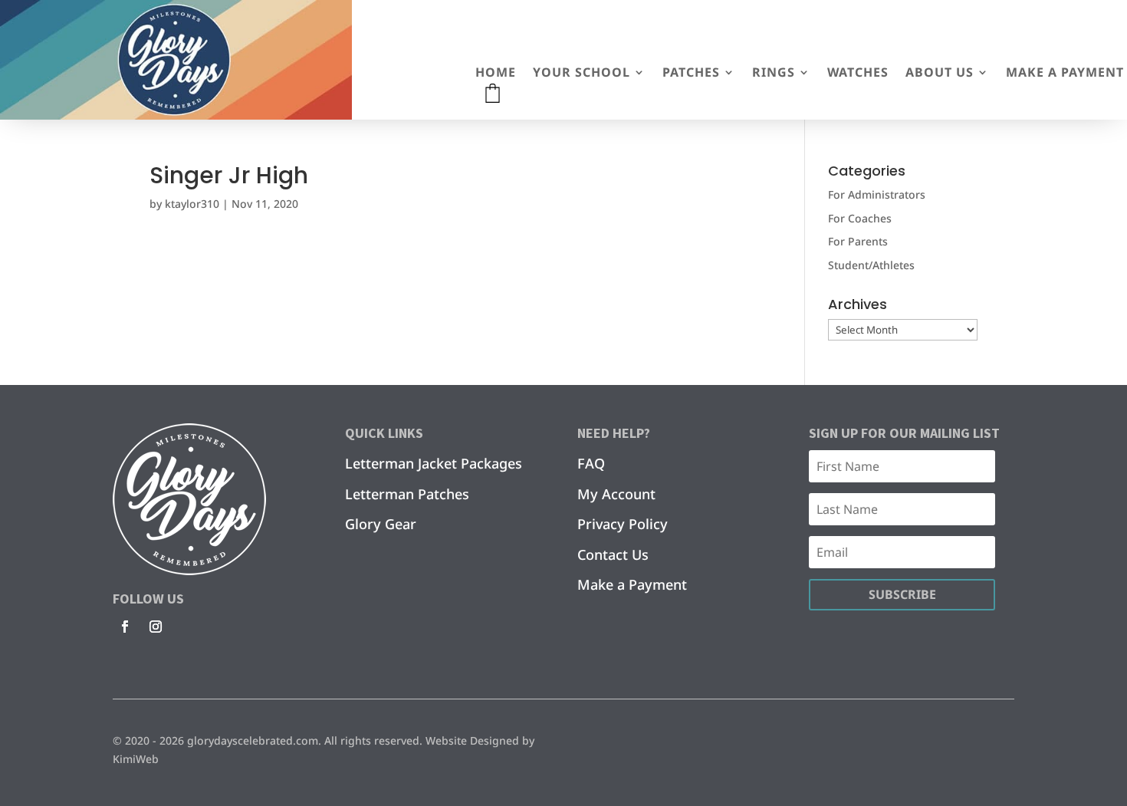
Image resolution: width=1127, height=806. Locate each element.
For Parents (858, 241)
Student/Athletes (871, 265)
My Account (616, 494)
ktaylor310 (192, 203)
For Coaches (860, 218)
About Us (939, 74)
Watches (858, 74)
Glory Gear (380, 524)
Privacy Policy (622, 524)
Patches (691, 74)
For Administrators (876, 194)
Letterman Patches (407, 494)
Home (495, 74)
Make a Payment (1065, 74)
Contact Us (613, 554)
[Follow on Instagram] (155, 626)
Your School (581, 74)
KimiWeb (136, 759)
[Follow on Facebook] (125, 626)
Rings (773, 74)
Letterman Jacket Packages (433, 463)
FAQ (591, 463)
